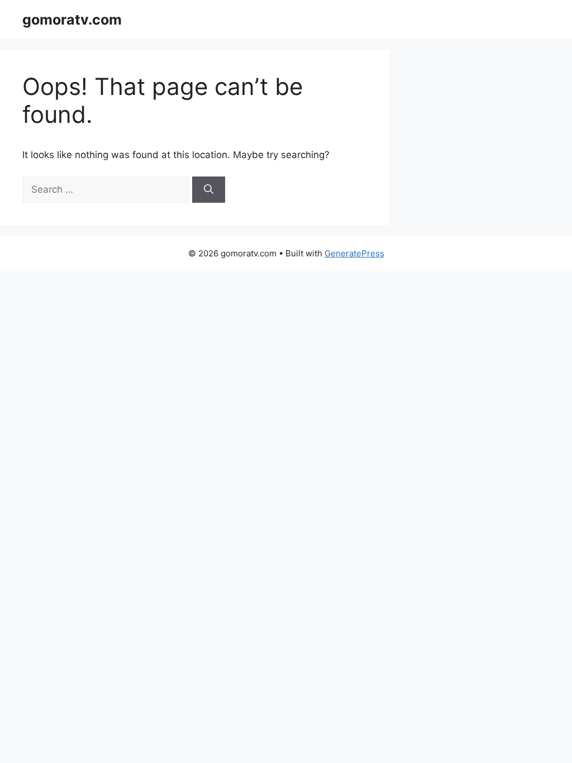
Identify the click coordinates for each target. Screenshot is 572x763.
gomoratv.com (72, 19)
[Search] (208, 190)
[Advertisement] (286, 730)
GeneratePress (354, 253)
